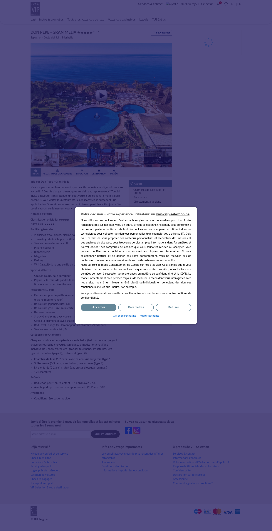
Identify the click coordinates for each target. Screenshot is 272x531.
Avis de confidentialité (124, 316)
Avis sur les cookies (149, 316)
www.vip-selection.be (172, 214)
